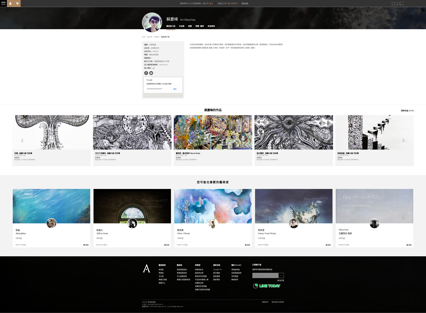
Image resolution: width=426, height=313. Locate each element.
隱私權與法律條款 (278, 302)
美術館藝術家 (182, 270)
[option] (51, 140)
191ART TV (217, 270)
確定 (175, 89)
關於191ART (236, 265)
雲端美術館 (235, 270)
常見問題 (234, 276)
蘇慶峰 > (157, 37)
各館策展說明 (236, 273)
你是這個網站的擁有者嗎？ (155, 89)
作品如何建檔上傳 (201, 279)
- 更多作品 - (407, 110)
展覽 (190, 26)
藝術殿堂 (162, 265)
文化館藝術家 (182, 276)
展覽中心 (162, 283)
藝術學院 (216, 279)
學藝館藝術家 (182, 273)
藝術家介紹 (170, 26)
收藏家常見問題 (201, 286)
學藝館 (161, 273)
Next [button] (404, 140)
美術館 (161, 270)
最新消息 (216, 265)
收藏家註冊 (199, 283)
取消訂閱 (280, 280)
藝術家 (179, 265)
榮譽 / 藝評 (199, 26)
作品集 (181, 26)
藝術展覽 (216, 276)
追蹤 (87, 245)
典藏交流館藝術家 (183, 279)
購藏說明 (265, 302)
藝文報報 (216, 273)
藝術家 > (150, 37)
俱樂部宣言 (199, 270)
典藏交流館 (163, 279)
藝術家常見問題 (201, 276)
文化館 (161, 276)
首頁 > (144, 37)
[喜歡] (168, 118)
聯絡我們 (234, 279)
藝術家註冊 (199, 273)
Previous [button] (21, 140)
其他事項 (211, 26)
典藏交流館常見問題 (202, 289)
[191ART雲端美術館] (397, 3)
